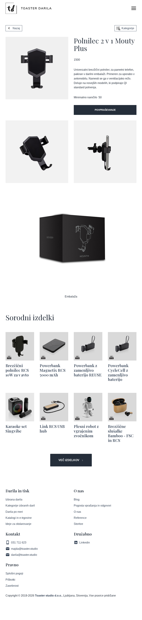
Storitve (78, 523)
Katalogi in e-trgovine (19, 517)
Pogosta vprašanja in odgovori (92, 505)
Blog (76, 499)
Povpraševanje (105, 109)
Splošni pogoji (14, 573)
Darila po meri (14, 511)
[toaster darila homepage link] (28, 8)
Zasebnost (12, 585)
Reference (80, 517)
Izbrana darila (14, 499)
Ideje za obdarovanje (18, 523)
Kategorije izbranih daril (20, 505)
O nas (77, 511)
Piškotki (10, 579)
